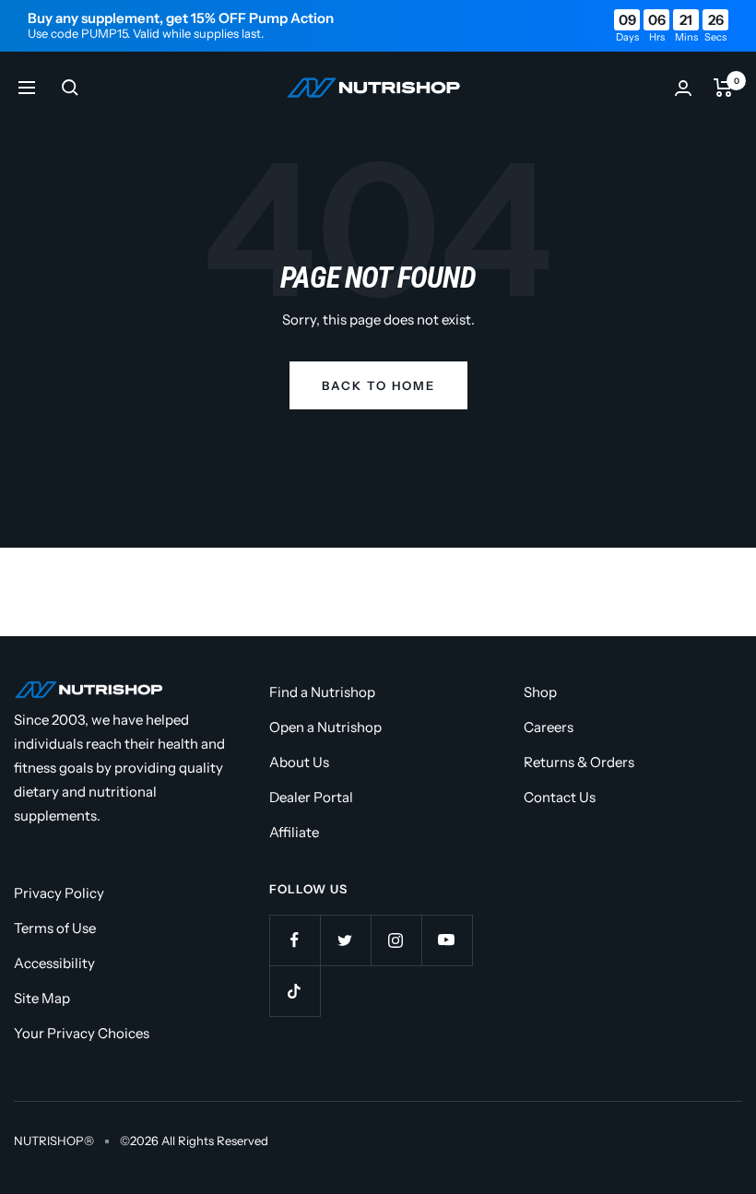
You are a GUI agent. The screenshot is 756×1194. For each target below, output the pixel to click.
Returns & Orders (579, 762)
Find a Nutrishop (322, 692)
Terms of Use (55, 928)
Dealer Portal (311, 797)
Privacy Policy (59, 893)
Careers (548, 727)
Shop (540, 692)
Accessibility (54, 963)
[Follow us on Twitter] (345, 940)
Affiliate (294, 832)
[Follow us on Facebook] (294, 940)
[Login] (683, 88)
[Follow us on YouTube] (446, 940)
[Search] (70, 87)
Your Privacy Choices (81, 1033)
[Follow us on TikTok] (294, 990)
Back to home (378, 385)
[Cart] (723, 87)
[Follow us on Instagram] (396, 940)
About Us (299, 762)
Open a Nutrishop (325, 727)
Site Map (42, 998)
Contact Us (560, 797)
